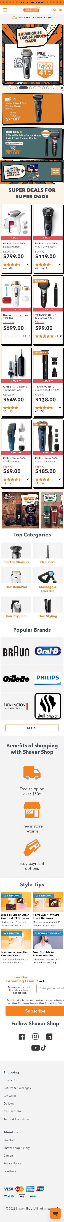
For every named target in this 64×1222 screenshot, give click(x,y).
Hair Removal (11, 896)
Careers (9, 1155)
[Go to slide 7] (47, 87)
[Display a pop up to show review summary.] (28, 265)
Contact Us (10, 1080)
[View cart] (60, 10)
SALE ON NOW (32, 2)
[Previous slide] (10, 87)
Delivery (9, 1103)
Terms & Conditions (16, 1119)
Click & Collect (13, 1111)
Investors (9, 1140)
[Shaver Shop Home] (32, 9)
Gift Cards (10, 1096)
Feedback (10, 1171)
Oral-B (7, 387)
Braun (7, 315)
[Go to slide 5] (39, 87)
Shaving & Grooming (48, 933)
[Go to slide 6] (43, 87)
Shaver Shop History (17, 1148)
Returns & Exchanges (17, 1088)
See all (32, 728)
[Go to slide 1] (16, 87)
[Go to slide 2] (23, 87)
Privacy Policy (12, 1163)
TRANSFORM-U (45, 315)
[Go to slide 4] (34, 87)
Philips (7, 243)
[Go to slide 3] (30, 87)
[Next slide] (54, 87)
